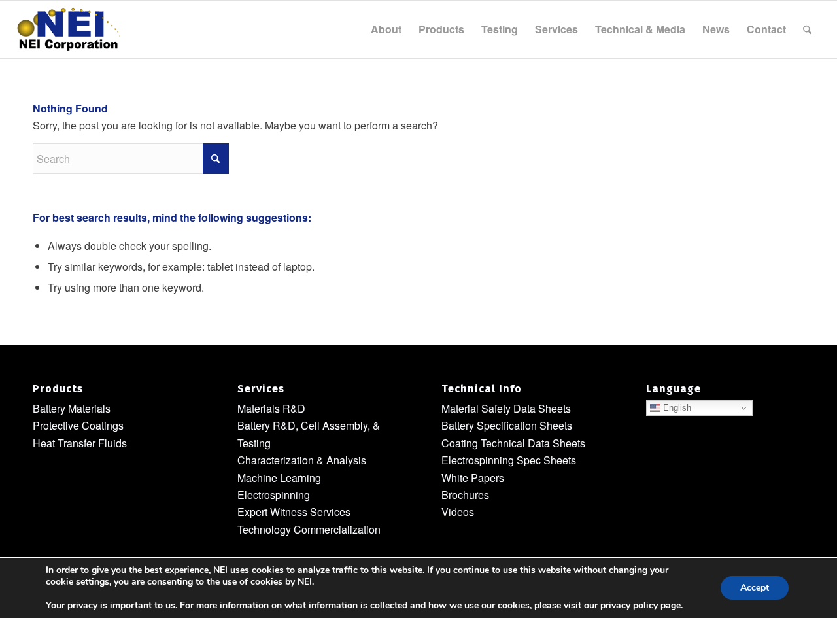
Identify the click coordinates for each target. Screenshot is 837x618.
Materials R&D (271, 408)
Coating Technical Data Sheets (513, 443)
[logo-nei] (68, 29)
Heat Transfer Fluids (80, 443)
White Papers (472, 477)
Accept (754, 587)
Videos (457, 511)
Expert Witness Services (293, 511)
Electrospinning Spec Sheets (508, 460)
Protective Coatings (78, 425)
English (675, 408)
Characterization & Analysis (301, 460)
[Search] (807, 29)
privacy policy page (640, 605)
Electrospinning (273, 494)
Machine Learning (279, 477)
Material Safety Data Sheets (506, 408)
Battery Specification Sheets (506, 425)
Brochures (465, 494)
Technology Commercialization (309, 529)
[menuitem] (386, 29)
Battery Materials (72, 408)
